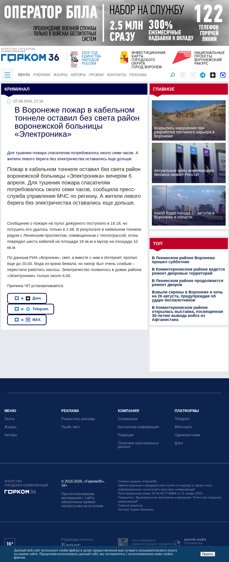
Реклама (138, 75)
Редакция (126, 435)
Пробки (96, 75)
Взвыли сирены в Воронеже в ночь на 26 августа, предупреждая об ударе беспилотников (187, 296)
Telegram (182, 419)
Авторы (78, 75)
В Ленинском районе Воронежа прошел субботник (183, 260)
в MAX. (31, 320)
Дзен (179, 443)
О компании (128, 419)
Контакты (116, 75)
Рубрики (41, 75)
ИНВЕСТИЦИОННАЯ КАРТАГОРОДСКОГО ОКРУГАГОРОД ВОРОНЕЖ (148, 60)
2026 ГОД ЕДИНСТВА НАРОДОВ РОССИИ (91, 58)
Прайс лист (70, 427)
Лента (24, 75)
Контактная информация (138, 427)
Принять (207, 554)
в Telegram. (35, 309)
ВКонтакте (183, 427)
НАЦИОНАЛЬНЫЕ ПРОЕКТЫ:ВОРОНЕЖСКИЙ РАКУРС (209, 58)
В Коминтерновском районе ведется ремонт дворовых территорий (188, 271)
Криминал (17, 89)
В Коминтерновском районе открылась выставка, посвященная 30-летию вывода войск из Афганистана (187, 314)
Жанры (60, 75)
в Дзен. (31, 298)
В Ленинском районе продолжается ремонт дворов (187, 283)
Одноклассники (187, 435)
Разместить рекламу (78, 419)
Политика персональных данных (138, 445)
